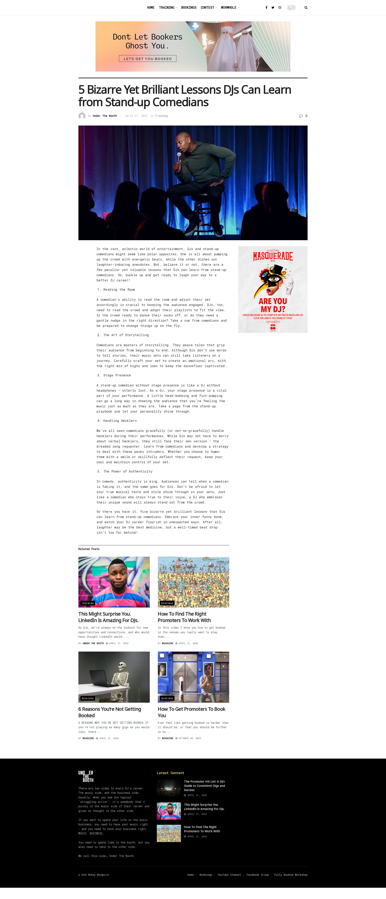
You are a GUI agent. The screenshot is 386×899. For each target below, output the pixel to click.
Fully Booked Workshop (291, 874)
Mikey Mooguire (98, 874)
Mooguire (167, 643)
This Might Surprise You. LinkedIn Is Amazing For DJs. (108, 616)
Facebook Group (258, 874)
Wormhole (228, 7)
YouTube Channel (229, 874)
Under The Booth (105, 115)
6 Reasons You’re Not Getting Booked (109, 712)
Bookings (188, 7)
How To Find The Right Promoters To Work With (184, 616)
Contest (207, 7)
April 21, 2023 (136, 115)
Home (151, 7)
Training (166, 7)
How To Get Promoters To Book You (191, 712)
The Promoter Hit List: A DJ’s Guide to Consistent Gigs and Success (204, 785)
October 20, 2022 (189, 738)
